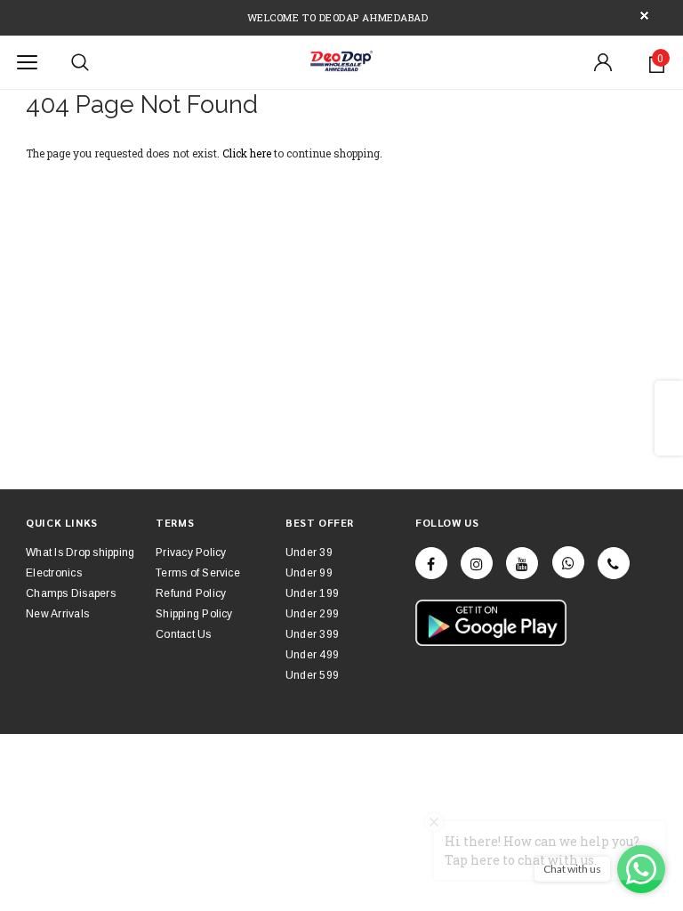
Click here (248, 153)
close (644, 16)
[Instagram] (477, 563)
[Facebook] (431, 563)
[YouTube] (522, 563)
